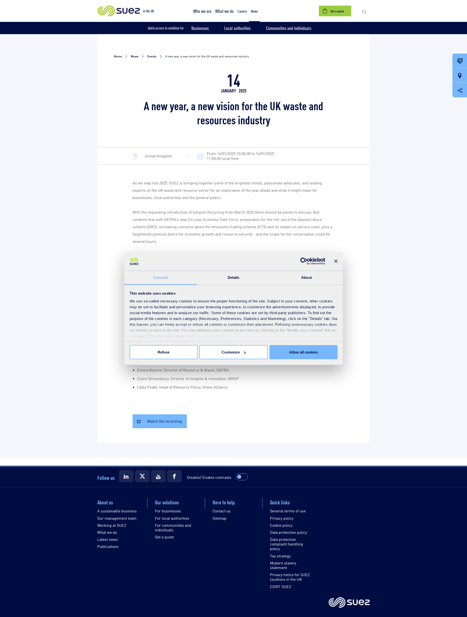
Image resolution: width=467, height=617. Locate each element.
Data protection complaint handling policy (286, 544)
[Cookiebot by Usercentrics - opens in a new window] (304, 261)
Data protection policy (288, 532)
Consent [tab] (160, 277)
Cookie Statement (212, 336)
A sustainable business (117, 510)
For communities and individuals (173, 527)
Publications (107, 546)
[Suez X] (142, 476)
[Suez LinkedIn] (126, 476)
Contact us (222, 510)
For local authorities (172, 518)
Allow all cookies (303, 352)
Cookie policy (281, 525)
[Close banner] (336, 261)
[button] (202, 11)
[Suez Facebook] (174, 476)
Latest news (107, 539)
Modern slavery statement (283, 565)
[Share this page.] (459, 90)
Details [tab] (234, 277)
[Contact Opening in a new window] (459, 61)
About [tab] (306, 277)
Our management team (116, 518)
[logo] (349, 602)
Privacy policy (281, 518)
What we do (107, 532)
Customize (231, 352)
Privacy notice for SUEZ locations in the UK (290, 577)
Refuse (164, 352)
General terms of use (288, 510)
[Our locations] (459, 75)
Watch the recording (164, 421)
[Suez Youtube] (158, 476)
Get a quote (164, 536)
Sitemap (219, 518)
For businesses (168, 510)
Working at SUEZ (111, 525)
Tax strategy (280, 555)
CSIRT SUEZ (280, 586)
